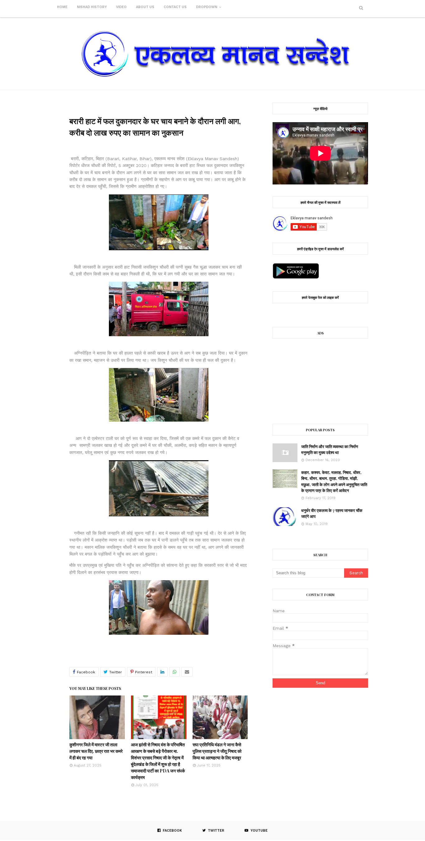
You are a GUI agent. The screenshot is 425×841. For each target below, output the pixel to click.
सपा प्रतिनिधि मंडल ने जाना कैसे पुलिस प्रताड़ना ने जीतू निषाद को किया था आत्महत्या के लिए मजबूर (217, 751)
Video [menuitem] (121, 7)
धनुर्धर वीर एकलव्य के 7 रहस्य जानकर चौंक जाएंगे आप (331, 513)
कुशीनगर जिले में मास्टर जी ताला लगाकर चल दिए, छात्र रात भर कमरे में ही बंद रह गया (96, 751)
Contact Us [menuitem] (175, 7)
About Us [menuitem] (145, 7)
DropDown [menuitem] (206, 7)
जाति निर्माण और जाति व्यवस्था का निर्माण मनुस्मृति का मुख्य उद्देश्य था (329, 449)
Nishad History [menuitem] (92, 7)
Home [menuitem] (62, 7)
